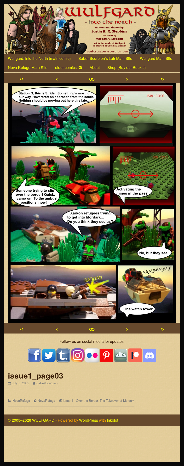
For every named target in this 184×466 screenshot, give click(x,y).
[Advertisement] (92, 446)
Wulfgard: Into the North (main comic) (39, 58)
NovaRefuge (21, 400)
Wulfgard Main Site (156, 58)
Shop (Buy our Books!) (126, 67)
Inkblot (112, 420)
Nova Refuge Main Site (27, 67)
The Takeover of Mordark (117, 400)
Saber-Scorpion (47, 383)
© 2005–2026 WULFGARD (31, 420)
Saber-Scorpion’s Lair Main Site (105, 58)
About (95, 67)
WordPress (88, 420)
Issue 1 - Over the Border (80, 400)
